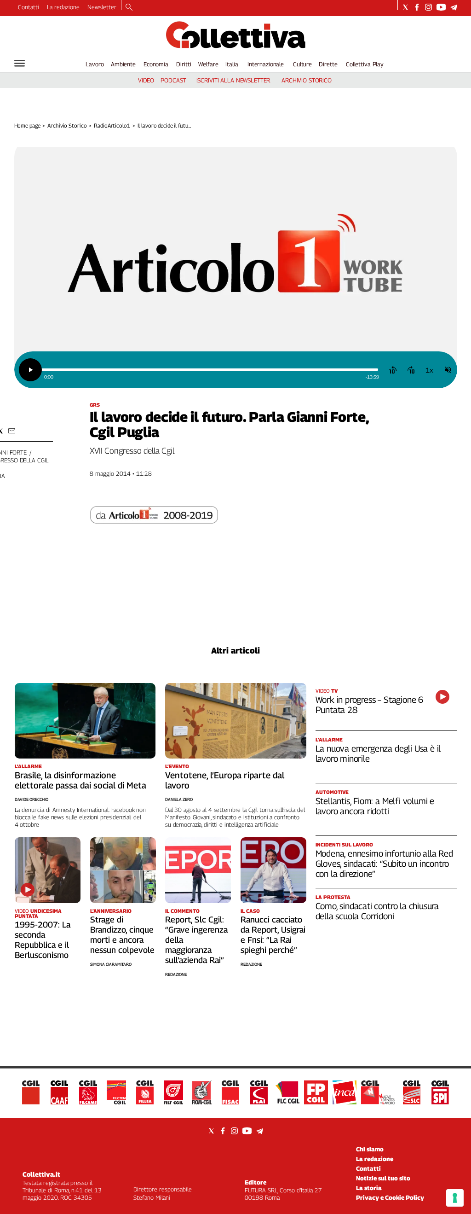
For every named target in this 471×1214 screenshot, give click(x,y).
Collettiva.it (41, 1174)
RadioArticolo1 (112, 125)
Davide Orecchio (31, 799)
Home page (27, 125)
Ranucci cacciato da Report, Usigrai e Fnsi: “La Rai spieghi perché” (273, 935)
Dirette (328, 64)
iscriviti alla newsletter (233, 80)
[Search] (129, 8)
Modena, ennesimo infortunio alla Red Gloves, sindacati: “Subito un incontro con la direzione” (384, 863)
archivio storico (306, 80)
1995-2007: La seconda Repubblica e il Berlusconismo (42, 940)
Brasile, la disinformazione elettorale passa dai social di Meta (80, 780)
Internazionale (265, 64)
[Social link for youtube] (441, 7)
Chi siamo (370, 1149)
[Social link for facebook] (417, 7)
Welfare (208, 64)
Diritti (183, 64)
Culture (302, 64)
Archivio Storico (66, 125)
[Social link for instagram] (428, 7)
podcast (173, 80)
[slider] (209, 369)
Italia (231, 64)
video (146, 80)
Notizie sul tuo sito (383, 1178)
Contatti (28, 7)
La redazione (63, 7)
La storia (369, 1187)
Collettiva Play (365, 64)
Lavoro (94, 64)
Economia (156, 64)
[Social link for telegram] (453, 7)
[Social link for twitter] (405, 7)
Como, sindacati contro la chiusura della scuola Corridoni (377, 911)
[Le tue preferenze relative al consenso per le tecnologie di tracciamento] (455, 1198)
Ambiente (123, 64)
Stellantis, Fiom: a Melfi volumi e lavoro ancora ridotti (375, 806)
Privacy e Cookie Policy (390, 1197)
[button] (11, 430)
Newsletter (101, 7)
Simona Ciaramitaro (111, 964)
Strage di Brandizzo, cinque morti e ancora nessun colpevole (122, 935)
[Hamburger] (19, 63)
